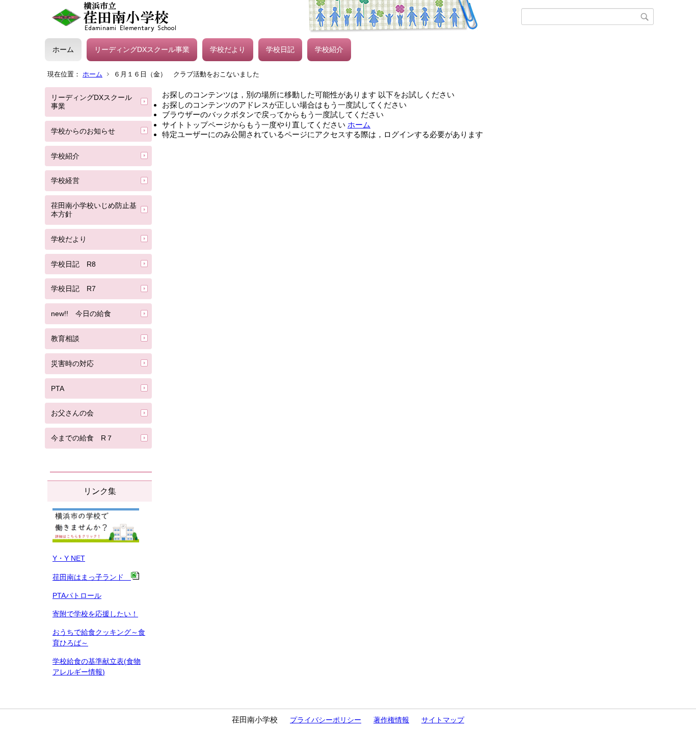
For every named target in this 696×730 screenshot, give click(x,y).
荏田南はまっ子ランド (91, 577)
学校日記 (280, 49)
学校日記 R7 (73, 288)
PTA (57, 388)
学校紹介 (329, 49)
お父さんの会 (72, 413)
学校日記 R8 (73, 264)
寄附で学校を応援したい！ (95, 614)
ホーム (63, 49)
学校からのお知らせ (83, 131)
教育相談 (65, 338)
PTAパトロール (76, 595)
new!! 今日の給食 (81, 313)
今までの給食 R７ (82, 438)
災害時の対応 (72, 363)
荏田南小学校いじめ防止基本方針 (94, 209)
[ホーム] (283, 17)
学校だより (228, 49)
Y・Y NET (68, 558)
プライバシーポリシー (325, 720)
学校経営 (65, 180)
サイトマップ (442, 720)
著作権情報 (391, 720)
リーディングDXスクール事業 (142, 49)
